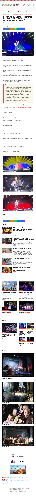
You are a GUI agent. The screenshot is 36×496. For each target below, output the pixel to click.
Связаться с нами (31, 5)
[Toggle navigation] (2, 10)
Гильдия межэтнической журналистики (24, 107)
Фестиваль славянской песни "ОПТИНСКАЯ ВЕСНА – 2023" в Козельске (8, 335)
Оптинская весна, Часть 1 (8, 378)
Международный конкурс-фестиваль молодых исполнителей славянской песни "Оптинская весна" (22, 345)
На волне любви (5, 312)
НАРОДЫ (11, 477)
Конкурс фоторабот (15, 11)
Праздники (30, 328)
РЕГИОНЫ (15, 477)
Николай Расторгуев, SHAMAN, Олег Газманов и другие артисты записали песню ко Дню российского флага (22, 250)
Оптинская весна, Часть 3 (6, 424)
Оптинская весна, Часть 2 (6, 402)
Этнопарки (24, 11)
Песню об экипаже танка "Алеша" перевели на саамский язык (21, 259)
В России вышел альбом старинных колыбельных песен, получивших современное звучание (22, 269)
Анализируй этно (5, 310)
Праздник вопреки (23, 312)
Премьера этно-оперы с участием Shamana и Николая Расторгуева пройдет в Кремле (23, 240)
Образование (28, 11)
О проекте (11, 480)
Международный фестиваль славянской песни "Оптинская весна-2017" (30, 345)
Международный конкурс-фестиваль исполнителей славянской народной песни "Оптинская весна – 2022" (22, 332)
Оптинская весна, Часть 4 (6, 446)
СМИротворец (10, 11)
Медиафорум (20, 11)
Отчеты (21, 481)
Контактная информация (17, 480)
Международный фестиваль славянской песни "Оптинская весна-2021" (30, 331)
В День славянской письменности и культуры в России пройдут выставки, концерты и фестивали (23, 229)
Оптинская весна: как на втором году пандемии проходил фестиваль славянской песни (26, 293)
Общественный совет (13, 481)
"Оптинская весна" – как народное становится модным (9, 293)
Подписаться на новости (5, 483)
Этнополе (4, 290)
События (4, 332)
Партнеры (18, 481)
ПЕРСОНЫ (27, 477)
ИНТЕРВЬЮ (19, 477)
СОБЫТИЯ (23, 477)
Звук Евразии (4, 12)
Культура (4, 243)
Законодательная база (24, 480)
